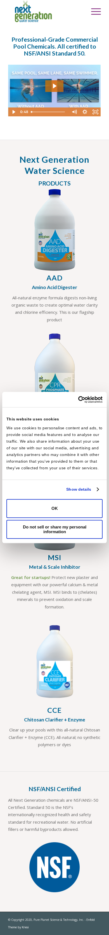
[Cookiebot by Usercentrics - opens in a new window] (78, 399)
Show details (78, 489)
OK (54, 508)
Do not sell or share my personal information (54, 529)
